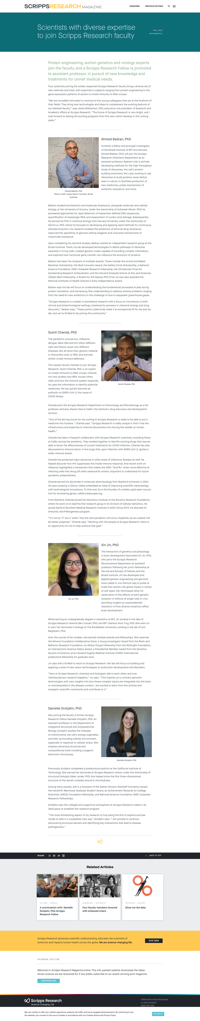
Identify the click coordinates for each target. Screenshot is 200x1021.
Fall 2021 (158, 30)
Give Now (154, 941)
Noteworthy (156, 34)
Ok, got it (158, 1014)
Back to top (155, 856)
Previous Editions (154, 6)
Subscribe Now (48, 981)
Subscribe (135, 6)
